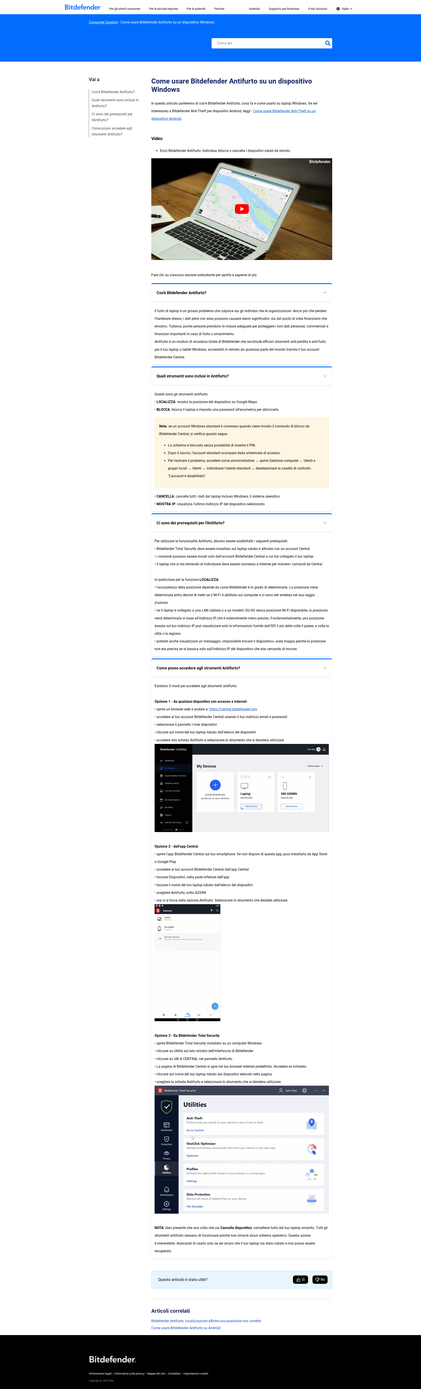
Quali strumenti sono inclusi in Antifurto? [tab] (193, 376)
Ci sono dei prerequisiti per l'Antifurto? (112, 117)
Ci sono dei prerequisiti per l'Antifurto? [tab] (191, 523)
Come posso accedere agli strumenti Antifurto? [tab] (198, 668)
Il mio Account (317, 9)
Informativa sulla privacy (129, 1373)
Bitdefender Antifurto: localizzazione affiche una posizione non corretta (206, 1321)
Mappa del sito (156, 1373)
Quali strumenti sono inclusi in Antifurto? (115, 103)
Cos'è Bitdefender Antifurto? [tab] (181, 292)
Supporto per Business (284, 9)
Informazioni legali (100, 1373)
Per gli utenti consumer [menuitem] (124, 9)
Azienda (254, 9)
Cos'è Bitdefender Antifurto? (113, 92)
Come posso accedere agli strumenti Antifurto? (112, 131)
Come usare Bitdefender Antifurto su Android (185, 1328)
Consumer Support (103, 22)
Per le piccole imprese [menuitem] (163, 9)
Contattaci (174, 1373)
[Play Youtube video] (241, 209)
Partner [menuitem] (219, 9)
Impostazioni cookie (195, 1373)
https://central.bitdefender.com (233, 709)
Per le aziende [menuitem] (196, 9)
